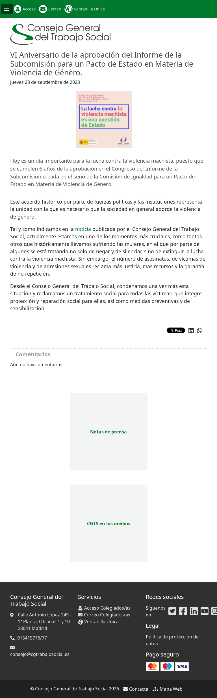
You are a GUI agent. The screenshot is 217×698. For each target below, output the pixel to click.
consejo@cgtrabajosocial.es (40, 654)
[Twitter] (172, 611)
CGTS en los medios (108, 523)
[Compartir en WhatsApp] (199, 331)
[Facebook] (183, 611)
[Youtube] (205, 611)
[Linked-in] (194, 611)
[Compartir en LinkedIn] (191, 331)
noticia (83, 229)
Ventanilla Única (89, 9)
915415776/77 (32, 638)
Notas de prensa (108, 432)
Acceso (29, 9)
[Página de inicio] (60, 33)
